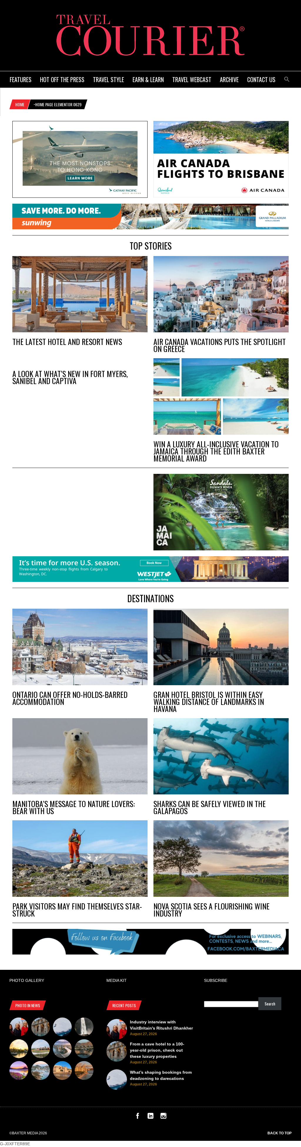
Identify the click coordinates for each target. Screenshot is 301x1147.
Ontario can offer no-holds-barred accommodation (70, 698)
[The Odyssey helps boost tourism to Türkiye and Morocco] (62, 1071)
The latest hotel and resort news (67, 341)
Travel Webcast (191, 79)
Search (270, 1003)
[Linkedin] (150, 1117)
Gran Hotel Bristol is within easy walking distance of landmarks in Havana (208, 701)
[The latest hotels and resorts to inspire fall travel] (84, 1071)
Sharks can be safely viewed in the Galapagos (209, 807)
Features (20, 79)
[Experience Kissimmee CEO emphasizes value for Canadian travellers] (40, 1049)
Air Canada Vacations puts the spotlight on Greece (219, 345)
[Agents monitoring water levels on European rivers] (18, 1049)
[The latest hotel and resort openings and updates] (84, 1049)
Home (19, 104)
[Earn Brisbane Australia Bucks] (62, 1049)
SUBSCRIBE (215, 980)
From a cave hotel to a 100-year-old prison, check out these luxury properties (157, 1050)
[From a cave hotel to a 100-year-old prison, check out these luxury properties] (40, 1027)
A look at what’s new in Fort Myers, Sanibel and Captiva (70, 377)
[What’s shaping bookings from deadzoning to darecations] (62, 1027)
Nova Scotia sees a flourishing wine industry (211, 909)
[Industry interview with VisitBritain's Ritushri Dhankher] (18, 1027)
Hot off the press (62, 79)
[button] (287, 78)
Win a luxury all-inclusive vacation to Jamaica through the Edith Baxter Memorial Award (216, 451)
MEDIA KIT (116, 980)
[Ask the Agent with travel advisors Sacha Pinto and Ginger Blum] (84, 1027)
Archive (229, 79)
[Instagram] (163, 1117)
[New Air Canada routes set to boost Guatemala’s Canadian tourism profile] (18, 1071)
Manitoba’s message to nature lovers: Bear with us (73, 807)
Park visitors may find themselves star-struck (77, 909)
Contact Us (261, 79)
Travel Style (108, 79)
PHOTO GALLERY (26, 980)
